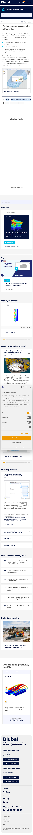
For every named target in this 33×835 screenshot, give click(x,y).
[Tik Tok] (18, 810)
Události (5, 208)
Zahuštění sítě (14, 103)
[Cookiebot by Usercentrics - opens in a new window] (20, 387)
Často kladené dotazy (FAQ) (14, 556)
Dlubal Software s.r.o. (11, 750)
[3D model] (3, 305)
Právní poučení (6, 816)
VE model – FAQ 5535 (10, 332)
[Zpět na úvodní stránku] (5, 2)
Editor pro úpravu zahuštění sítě (11, 91)
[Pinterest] (14, 810)
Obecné (7, 99)
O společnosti (6, 819)
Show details (24, 433)
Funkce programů (9, 470)
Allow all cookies (16, 437)
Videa (4, 258)
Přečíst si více (9, 524)
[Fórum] (4, 810)
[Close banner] (30, 387)
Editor (7, 103)
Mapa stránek (6, 821)
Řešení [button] (5, 789)
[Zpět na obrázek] (7, 305)
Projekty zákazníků (10, 618)
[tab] (4, 462)
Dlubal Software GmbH (11, 768)
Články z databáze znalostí (13, 346)
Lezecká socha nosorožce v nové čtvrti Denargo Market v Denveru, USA (15, 646)
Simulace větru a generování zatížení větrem (21, 99)
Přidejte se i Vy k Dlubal (12, 807)
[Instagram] (21, 810)
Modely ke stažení (9, 301)
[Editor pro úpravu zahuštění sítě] (16, 79)
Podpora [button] (6, 795)
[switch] (29, 417)
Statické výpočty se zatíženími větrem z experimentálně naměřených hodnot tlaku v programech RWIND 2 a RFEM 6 (15, 519)
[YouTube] (7, 810)
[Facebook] (11, 810)
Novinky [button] (6, 799)
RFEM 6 (8, 676)
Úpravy (21, 103)
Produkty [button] (6, 792)
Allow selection (16, 442)
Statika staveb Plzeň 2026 (11, 246)
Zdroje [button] (5, 802)
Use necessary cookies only (16, 446)
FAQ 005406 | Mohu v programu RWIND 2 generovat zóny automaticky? (15, 284)
